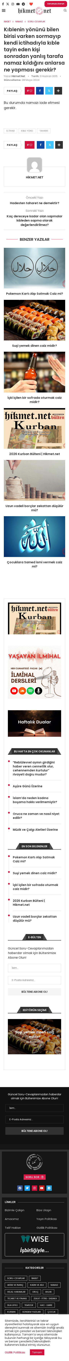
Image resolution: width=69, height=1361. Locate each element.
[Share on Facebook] (40, 91)
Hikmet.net (18, 76)
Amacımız (12, 1218)
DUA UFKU (12, 1305)
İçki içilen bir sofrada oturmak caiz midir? (34, 400)
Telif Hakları (13, 1227)
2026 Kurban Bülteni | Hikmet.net (34, 454)
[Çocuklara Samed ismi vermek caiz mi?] (34, 536)
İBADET (34, 1278)
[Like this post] (31, 91)
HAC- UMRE (46, 1305)
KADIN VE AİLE (37, 1284)
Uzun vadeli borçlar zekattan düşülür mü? (34, 508)
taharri (43, 130)
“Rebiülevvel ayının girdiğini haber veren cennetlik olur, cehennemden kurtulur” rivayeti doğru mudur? (34, 768)
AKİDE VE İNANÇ (15, 1284)
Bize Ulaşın (43, 1210)
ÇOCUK (52, 1311)
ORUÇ (35, 1291)
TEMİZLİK (28, 1305)
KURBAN (11, 1311)
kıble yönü (27, 130)
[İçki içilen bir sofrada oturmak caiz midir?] (34, 372)
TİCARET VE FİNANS (17, 1298)
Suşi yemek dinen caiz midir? (34, 345)
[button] (11, 1036)
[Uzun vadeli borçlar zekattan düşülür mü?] (34, 480)
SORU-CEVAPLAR (16, 1278)
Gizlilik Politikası (46, 1227)
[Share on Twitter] (49, 91)
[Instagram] (12, 4)
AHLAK (48, 1291)
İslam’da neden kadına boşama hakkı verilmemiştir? (35, 800)
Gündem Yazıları (31, 1311)
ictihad (10, 130)
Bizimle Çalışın (14, 1210)
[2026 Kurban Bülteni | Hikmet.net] (34, 428)
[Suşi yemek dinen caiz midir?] (34, 320)
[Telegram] (23, 4)
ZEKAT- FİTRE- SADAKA (45, 1298)
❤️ (31, 4)
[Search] (65, 11)
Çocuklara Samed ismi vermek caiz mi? (34, 564)
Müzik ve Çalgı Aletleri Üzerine (35, 830)
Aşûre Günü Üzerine (27, 786)
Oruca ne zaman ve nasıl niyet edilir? (36, 816)
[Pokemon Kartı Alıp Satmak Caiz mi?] (34, 268)
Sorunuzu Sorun (55, 3)
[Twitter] (7, 4)
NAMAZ (54, 1284)
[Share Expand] (58, 91)
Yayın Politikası (46, 1218)
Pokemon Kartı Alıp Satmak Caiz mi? (34, 293)
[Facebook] (3, 4)
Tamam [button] (37, 1352)
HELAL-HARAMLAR (16, 1291)
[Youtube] (18, 4)
